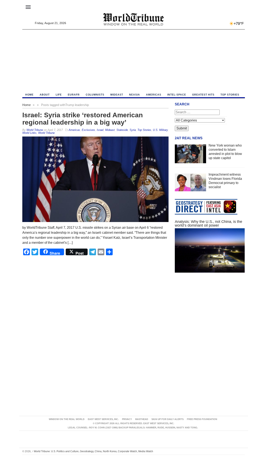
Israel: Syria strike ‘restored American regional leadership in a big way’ (82, 118)
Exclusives (88, 129)
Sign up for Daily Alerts (167, 419)
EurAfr (74, 94)
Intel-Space (176, 94)
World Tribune (46, 132)
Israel (100, 129)
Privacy (127, 419)
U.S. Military (160, 129)
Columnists (95, 94)
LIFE (59, 94)
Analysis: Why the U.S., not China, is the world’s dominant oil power (208, 223)
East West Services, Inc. (103, 419)
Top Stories (229, 94)
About (45, 94)
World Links (29, 132)
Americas (153, 94)
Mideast (116, 94)
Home (26, 105)
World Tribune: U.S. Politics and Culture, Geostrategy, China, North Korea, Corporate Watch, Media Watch (92, 451)
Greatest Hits (203, 94)
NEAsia (134, 94)
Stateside (122, 129)
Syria (133, 129)
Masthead (141, 419)
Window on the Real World (66, 419)
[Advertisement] (133, 61)
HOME (29, 94)
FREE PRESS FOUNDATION (202, 419)
